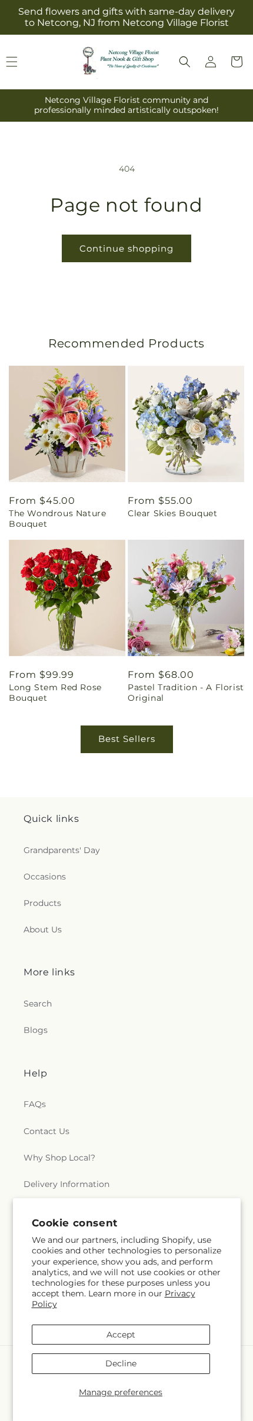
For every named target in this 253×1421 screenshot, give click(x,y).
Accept (120, 1334)
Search (38, 1003)
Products (42, 903)
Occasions (45, 876)
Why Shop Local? (59, 1157)
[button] (185, 62)
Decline (121, 1363)
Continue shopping (126, 248)
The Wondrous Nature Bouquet (57, 518)
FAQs (35, 1104)
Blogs (36, 1030)
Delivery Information (66, 1184)
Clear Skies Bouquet (172, 513)
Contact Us (46, 1131)
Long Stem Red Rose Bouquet (55, 692)
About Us (43, 929)
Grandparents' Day (62, 850)
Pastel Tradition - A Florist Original (186, 692)
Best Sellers (126, 738)
